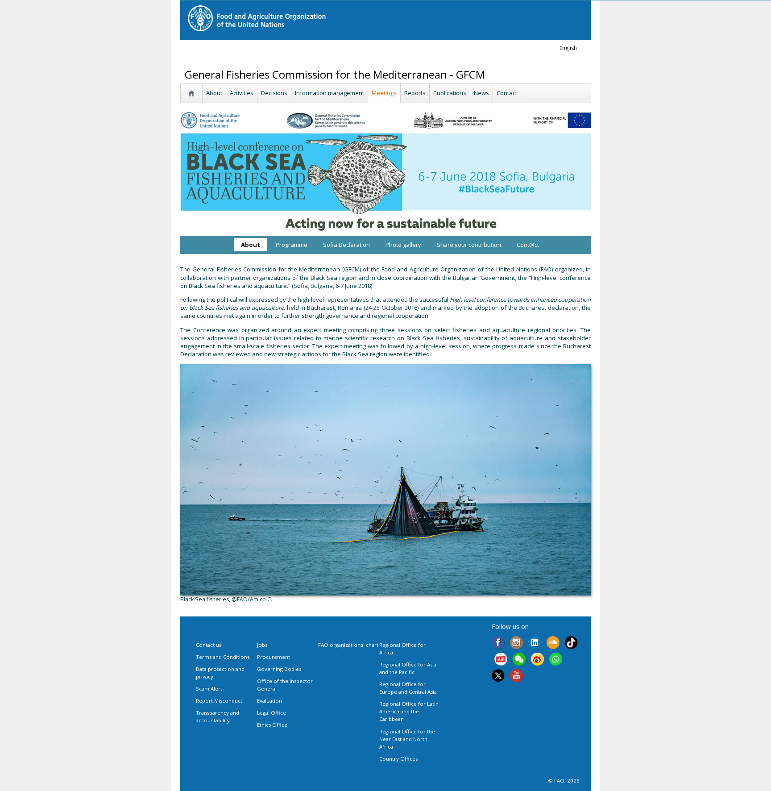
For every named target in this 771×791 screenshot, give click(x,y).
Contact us (208, 644)
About (214, 93)
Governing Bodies (279, 669)
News (481, 93)
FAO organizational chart (348, 644)
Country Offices (398, 758)
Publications (449, 93)
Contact (507, 93)
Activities (241, 93)
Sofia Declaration (346, 245)
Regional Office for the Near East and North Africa (407, 739)
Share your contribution (469, 245)
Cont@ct (528, 245)
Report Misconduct (219, 700)
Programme (291, 245)
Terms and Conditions (222, 657)
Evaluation (269, 700)
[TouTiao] (500, 660)
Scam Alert (209, 688)
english (568, 48)
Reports (415, 93)
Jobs (262, 644)
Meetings (384, 93)
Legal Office (271, 712)
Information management (329, 93)
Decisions (274, 93)
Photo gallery (403, 245)
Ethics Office (272, 724)
